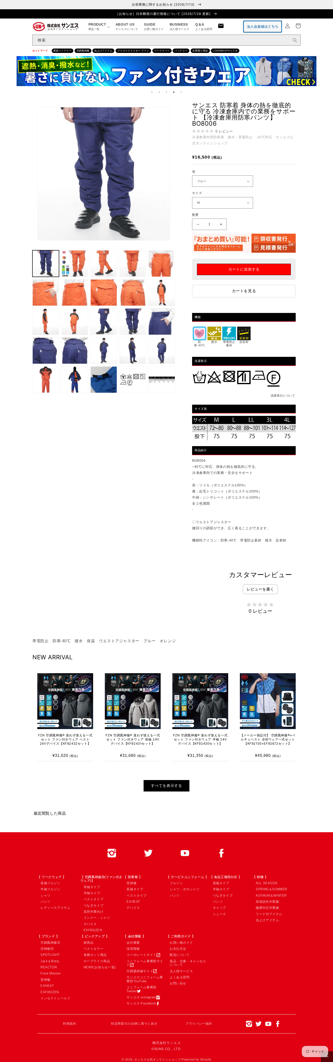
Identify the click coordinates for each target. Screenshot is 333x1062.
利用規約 (69, 1023)
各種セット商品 (95, 955)
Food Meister (50, 973)
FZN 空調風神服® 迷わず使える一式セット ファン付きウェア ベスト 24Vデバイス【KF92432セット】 (65, 739)
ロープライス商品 (97, 961)
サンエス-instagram (141, 997)
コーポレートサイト (141, 955)
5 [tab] (181, 92)
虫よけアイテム (103, 50)
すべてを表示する (166, 785)
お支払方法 (178, 949)
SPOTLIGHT (50, 955)
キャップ (219, 908)
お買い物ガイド (181, 942)
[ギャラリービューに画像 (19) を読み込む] (103, 350)
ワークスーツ (162, 50)
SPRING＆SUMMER (271, 889)
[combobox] (166, 40)
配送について (180, 955)
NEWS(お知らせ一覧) (100, 967)
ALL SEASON (266, 883)
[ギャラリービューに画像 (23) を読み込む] (74, 379)
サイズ (197, 193)
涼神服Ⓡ (47, 949)
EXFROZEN (93, 930)
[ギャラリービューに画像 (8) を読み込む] (74, 292)
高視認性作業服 (267, 901)
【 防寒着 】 (132, 877)
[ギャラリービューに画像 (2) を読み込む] (74, 263)
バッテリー (181, 50)
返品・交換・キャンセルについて (188, 963)
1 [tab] (151, 92)
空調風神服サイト (140, 971)
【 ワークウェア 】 (51, 877)
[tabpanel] (166, 72)
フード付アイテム (269, 914)
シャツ (45, 895)
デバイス (90, 924)
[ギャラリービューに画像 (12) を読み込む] (45, 321)
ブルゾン (176, 883)
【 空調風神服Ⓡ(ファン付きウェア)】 (101, 879)
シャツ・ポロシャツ (184, 889)
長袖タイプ (92, 887)
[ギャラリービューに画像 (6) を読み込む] (161, 263)
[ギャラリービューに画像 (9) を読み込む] (103, 292)
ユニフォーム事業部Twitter (141, 989)
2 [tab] (159, 92)
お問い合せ (178, 983)
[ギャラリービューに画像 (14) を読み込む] (103, 321)
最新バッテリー (62, 50)
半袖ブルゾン (50, 889)
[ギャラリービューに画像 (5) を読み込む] (132, 263)
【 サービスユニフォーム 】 (187, 877)
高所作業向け (94, 911)
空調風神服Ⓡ (50, 942)
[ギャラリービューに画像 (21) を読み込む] (161, 350)
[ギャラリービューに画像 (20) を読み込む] (132, 350)
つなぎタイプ (94, 905)
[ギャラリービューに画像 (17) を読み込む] (45, 350)
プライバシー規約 (199, 1023)
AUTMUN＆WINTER (271, 895)
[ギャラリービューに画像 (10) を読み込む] (132, 292)
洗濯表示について (283, 395)
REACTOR (48, 967)
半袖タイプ (92, 893)
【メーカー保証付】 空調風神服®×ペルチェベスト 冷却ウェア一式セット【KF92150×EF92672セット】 (268, 739)
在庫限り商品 (200, 50)
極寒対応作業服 (267, 908)
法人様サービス (181, 971)
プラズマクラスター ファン (133, 50)
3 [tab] (166, 92)
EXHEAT (133, 901)
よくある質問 (180, 977)
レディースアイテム (55, 908)
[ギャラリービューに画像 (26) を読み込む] (161, 379)
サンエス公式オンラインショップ (157, 1059)
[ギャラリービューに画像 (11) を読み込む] (161, 292)
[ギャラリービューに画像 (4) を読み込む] (103, 263)
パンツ (45, 901)
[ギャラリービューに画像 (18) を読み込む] (74, 350)
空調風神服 (83, 50)
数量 (195, 215)
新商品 (89, 942)
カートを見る (244, 291)
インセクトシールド (55, 998)
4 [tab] (173, 92)
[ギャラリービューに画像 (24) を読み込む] (103, 379)
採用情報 (133, 949)
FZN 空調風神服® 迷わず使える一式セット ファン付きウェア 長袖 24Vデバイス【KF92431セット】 (133, 739)
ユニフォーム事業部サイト (145, 963)
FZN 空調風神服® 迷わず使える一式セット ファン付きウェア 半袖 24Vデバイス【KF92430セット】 (200, 739)
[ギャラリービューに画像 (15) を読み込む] (132, 321)
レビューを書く (260, 589)
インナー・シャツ (97, 918)
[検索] (295, 40)
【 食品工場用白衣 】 (226, 877)
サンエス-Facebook (141, 1003)
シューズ (219, 914)
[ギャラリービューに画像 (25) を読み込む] (132, 379)
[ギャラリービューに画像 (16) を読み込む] (161, 321)
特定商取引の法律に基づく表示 (134, 1023)
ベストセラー (94, 949)
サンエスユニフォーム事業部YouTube (145, 979)
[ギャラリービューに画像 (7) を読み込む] (45, 292)
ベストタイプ (94, 899)
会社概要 (133, 942)
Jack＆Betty (49, 961)
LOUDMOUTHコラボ (225, 50)
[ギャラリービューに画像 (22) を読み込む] (45, 379)
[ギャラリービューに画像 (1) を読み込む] (45, 263)
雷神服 (132, 883)
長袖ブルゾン (50, 883)
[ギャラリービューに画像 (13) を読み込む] (74, 321)
